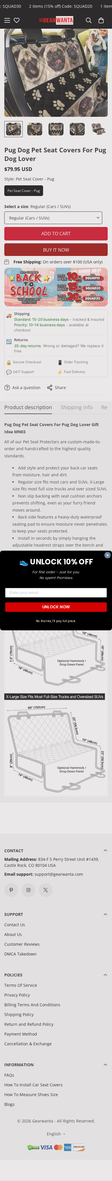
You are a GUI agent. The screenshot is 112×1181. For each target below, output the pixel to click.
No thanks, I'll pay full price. (56, 621)
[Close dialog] (107, 555)
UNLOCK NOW (56, 607)
